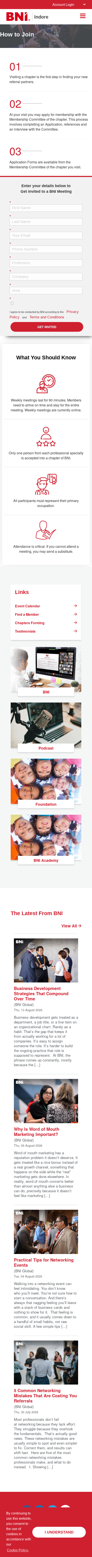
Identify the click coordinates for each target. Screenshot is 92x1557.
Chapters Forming (30, 622)
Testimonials (25, 631)
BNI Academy (46, 860)
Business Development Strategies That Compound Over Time (41, 993)
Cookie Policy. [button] (18, 1550)
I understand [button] (59, 1532)
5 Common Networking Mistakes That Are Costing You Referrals (45, 1395)
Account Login (63, 4)
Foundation (46, 804)
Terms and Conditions (47, 317)
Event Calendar (27, 605)
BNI (46, 692)
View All (69, 926)
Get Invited (46, 327)
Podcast (46, 748)
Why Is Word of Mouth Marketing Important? (36, 1131)
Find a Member (27, 614)
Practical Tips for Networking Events (44, 1262)
